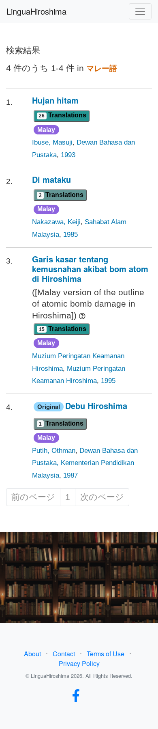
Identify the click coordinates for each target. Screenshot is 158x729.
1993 (68, 155)
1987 (70, 475)
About (32, 653)
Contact (64, 653)
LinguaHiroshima (36, 11)
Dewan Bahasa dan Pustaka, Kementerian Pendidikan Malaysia (85, 463)
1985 (70, 234)
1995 (108, 381)
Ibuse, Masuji (52, 142)
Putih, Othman (53, 450)
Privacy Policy (79, 663)
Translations (62, 115)
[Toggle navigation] (140, 11)
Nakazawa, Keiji (56, 222)
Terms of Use (105, 653)
